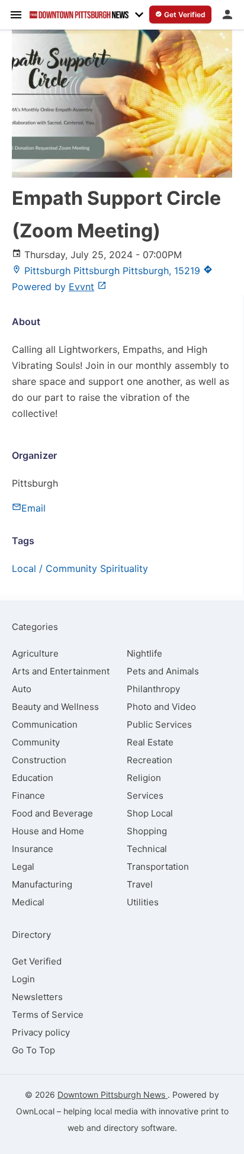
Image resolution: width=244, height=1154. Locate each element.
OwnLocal (35, 1111)
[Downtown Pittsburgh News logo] (79, 15)
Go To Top (33, 1050)
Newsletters (37, 996)
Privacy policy (41, 1032)
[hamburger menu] (16, 14)
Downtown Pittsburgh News (112, 1094)
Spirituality (124, 568)
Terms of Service (48, 1014)
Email (33, 508)
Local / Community (54, 568)
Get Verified (37, 961)
